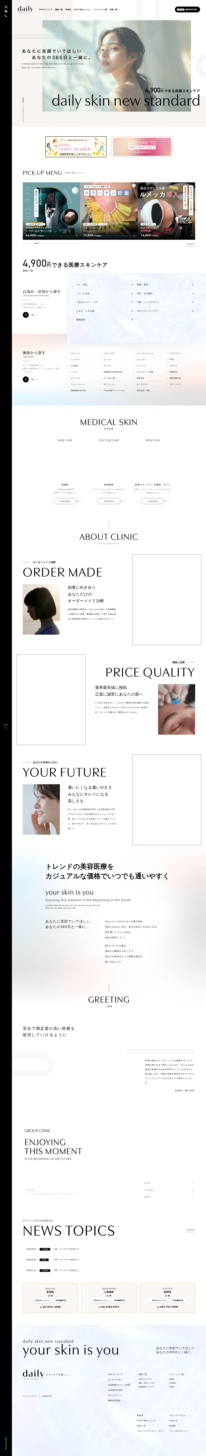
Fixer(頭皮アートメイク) (114, 390)
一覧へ (32, 315)
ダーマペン (108, 366)
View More (191, 244)
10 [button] (76, 243)
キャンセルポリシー (178, 1431)
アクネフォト (175, 353)
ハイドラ (74, 372)
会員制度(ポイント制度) (119, 1385)
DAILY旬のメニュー (82, 9)
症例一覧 (113, 9)
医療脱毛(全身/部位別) (113, 372)
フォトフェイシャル (145, 353)
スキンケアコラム (177, 1415)
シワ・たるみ (83, 293)
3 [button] (36, 243)
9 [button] (71, 243)
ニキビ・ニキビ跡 (85, 311)
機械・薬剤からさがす (147, 1383)
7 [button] (59, 243)
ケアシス (173, 366)
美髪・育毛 (142, 284)
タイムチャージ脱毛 (145, 372)
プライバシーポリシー (30, 1398)
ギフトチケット (115, 1395)
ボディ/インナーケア (147, 311)
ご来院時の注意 (46, 1398)
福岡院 (171, 1387)
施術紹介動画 (114, 1400)
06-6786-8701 (109, 1307)
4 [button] (42, 243)
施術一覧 (59, 9)
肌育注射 (140, 378)
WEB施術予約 (61, 1300)
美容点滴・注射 (143, 390)
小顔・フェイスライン (148, 302)
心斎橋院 (172, 1383)
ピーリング (141, 366)
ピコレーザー (109, 353)
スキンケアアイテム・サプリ (151, 1431)
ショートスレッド (78, 384)
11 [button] (82, 243)
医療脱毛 (80, 319)
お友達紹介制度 (115, 1390)
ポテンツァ (75, 353)
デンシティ (141, 359)
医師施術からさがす (146, 1387)
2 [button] (30, 243)
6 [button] (53, 243)
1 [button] (25, 243)
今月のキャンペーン (42, 1300)
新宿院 (171, 1379)
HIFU (172, 359)
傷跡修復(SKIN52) (78, 390)
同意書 (172, 1426)
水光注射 (74, 366)
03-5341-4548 (50, 1307)
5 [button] (48, 243)
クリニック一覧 (100, 9)
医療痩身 (173, 372)
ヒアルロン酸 (109, 378)
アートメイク (175, 384)
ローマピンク (142, 384)
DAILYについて (45, 9)
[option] (52, 211)
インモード (75, 359)
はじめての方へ (115, 1380)
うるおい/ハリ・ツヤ (86, 302)
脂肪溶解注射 (175, 378)
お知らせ (173, 1421)
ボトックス (75, 378)
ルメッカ (107, 359)
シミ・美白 (82, 284)
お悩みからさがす (145, 1379)
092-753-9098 (167, 1307)
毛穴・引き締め (145, 293)
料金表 (68, 9)
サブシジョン (109, 384)
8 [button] (65, 243)
